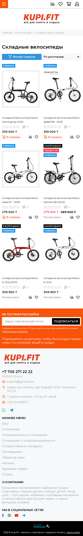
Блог (5, 423)
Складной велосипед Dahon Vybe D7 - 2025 (20, 200)
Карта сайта (73, 532)
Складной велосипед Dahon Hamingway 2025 (20, 119)
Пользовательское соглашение (24, 435)
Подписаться (66, 321)
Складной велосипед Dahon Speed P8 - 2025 (62, 119)
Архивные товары (14, 469)
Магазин (8, 463)
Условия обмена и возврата (22, 446)
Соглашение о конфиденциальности (28, 440)
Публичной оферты (15, 331)
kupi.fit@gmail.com (20, 381)
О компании (11, 429)
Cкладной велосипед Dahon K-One (62, 280)
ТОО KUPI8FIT (18, 402)
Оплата (7, 474)
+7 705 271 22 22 (17, 372)
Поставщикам (12, 452)
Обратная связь (13, 457)
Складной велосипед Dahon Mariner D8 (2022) (62, 200)
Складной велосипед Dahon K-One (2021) (20, 280)
